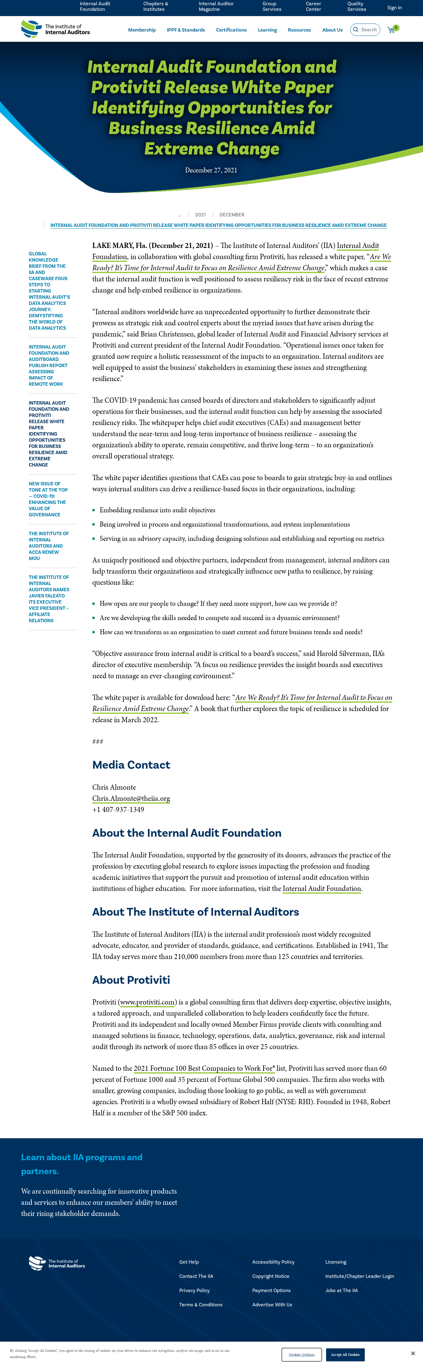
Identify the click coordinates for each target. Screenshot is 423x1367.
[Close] (413, 1353)
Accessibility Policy (273, 1262)
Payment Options (271, 1290)
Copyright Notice (271, 1276)
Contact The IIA (196, 1276)
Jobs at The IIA (341, 1290)
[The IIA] (55, 30)
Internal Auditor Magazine (216, 6)
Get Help (189, 1262)
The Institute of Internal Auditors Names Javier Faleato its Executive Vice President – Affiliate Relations (49, 599)
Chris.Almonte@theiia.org (131, 798)
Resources (299, 30)
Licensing (335, 1262)
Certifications (231, 30)
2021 (200, 215)
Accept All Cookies (345, 1354)
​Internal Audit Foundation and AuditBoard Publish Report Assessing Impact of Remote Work (49, 365)
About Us (332, 30)
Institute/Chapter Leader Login (359, 1276)
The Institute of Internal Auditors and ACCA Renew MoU (49, 546)
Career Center (313, 6)
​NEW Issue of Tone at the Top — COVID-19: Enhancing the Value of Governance (48, 499)
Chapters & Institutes (155, 6)
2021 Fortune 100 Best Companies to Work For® (204, 1068)
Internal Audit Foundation (95, 6)
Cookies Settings (302, 1354)
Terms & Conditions (201, 1305)
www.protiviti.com (147, 1001)
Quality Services (356, 6)
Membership (142, 30)
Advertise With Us (272, 1305)
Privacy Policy (194, 1290)
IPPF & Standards (186, 30)
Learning (267, 30)
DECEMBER (232, 215)
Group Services (272, 6)
